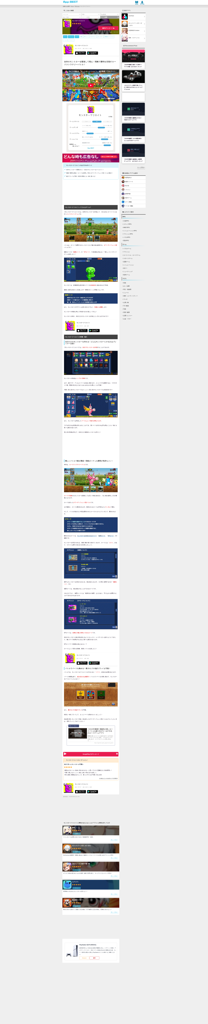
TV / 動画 (126, 305)
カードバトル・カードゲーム (131, 255)
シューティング (128, 271)
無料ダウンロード (107, 28)
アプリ (125, 278)
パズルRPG (126, 237)
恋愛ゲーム (126, 261)
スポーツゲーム (128, 258)
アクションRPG (128, 234)
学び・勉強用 (127, 289)
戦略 (81, 36)
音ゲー (125, 268)
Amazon (84, 958)
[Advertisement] (90, 192)
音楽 (124, 283)
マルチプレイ (93, 36)
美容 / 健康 (126, 312)
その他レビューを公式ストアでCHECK (108, 778)
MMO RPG (126, 227)
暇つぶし (86, 36)
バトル (65, 40)
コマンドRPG (127, 224)
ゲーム (65, 36)
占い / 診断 (126, 286)
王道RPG (126, 221)
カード (76, 36)
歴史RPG (126, 240)
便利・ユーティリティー (130, 296)
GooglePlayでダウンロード (91, 754)
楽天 (94, 958)
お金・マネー (127, 319)
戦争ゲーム (126, 274)
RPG (124, 216)
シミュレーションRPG (130, 230)
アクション (71, 36)
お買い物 (126, 302)
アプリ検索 (104, 17)
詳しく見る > (114, 839)
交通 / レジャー (127, 315)
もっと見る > (141, 167)
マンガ (125, 299)
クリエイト (71, 40)
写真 (124, 309)
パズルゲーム (127, 248)
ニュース (126, 292)
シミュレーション (128, 265)
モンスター (100, 36)
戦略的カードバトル (109, 36)
